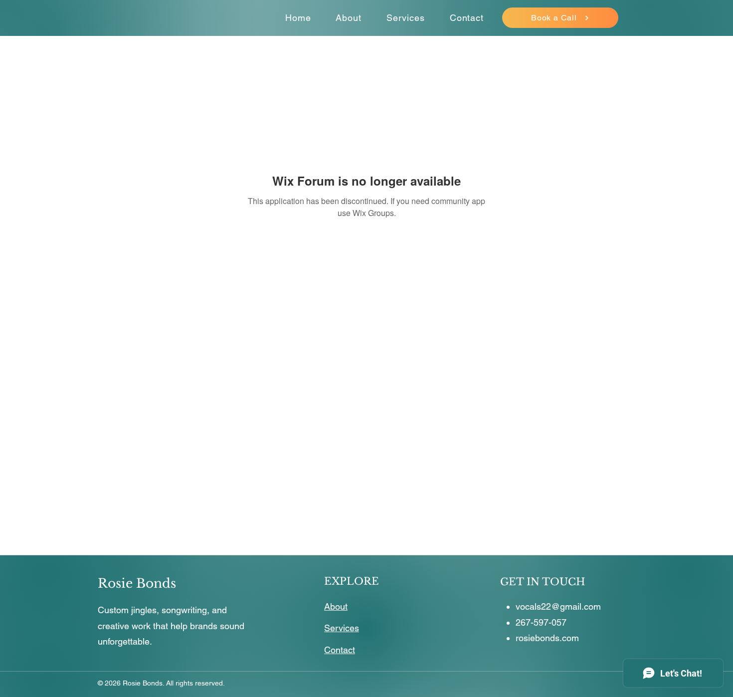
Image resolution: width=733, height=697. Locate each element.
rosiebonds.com (547, 638)
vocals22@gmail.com (558, 606)
